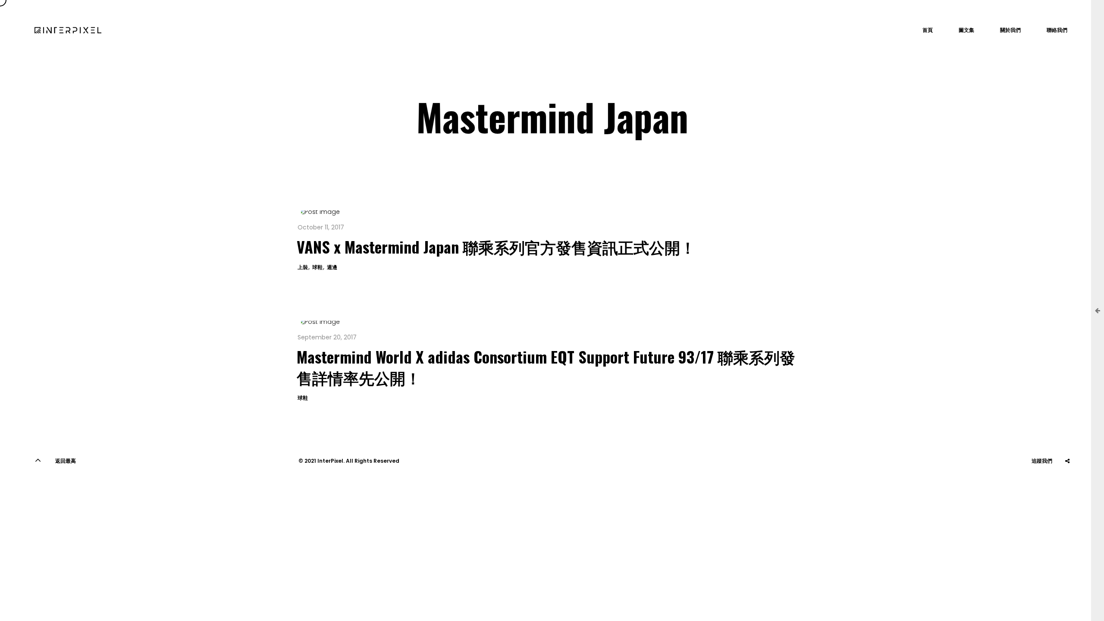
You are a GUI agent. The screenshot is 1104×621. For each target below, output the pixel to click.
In (1045, 482)
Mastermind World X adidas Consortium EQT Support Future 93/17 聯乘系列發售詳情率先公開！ (546, 367)
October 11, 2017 (321, 227)
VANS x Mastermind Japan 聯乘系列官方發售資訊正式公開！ (496, 246)
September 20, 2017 (327, 337)
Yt (1024, 482)
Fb (1067, 482)
